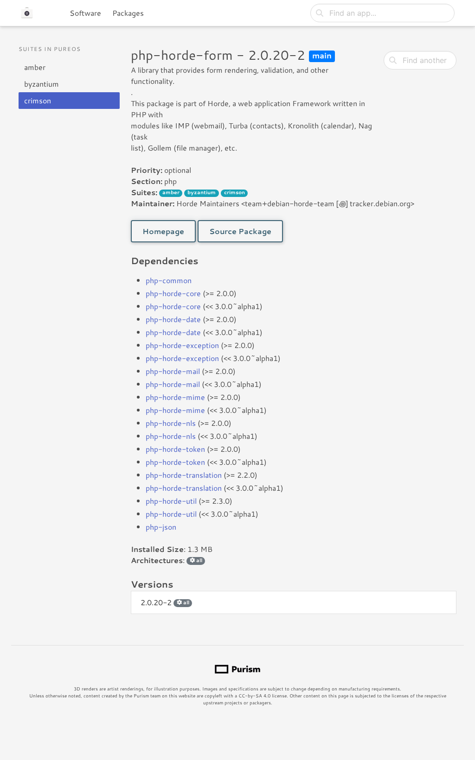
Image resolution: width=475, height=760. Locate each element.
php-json (161, 526)
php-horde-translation (184, 474)
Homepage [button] (163, 231)
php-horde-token (175, 448)
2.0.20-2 (165, 602)
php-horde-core (173, 293)
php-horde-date (173, 319)
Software (85, 12)
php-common (169, 280)
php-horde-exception (182, 345)
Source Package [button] (240, 231)
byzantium (41, 83)
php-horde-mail (173, 371)
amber (34, 67)
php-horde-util (171, 500)
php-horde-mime (175, 397)
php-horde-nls (171, 423)
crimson (37, 100)
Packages (128, 12)
